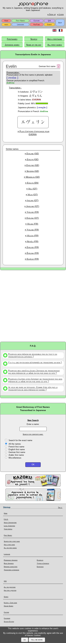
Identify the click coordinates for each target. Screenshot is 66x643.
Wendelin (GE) (32, 177)
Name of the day (33, 44)
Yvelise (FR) (32, 212)
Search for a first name (12, 541)
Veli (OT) (31, 188)
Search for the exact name (20, 440)
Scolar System (9, 621)
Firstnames (12, 39)
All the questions (10, 587)
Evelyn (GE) (32, 159)
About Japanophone (10, 522)
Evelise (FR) (32, 247)
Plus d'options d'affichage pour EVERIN (33, 133)
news (6, 24)
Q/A (49, 21)
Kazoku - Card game (10, 603)
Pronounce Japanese (10, 560)
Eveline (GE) (32, 153)
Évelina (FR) (32, 253)
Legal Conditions (9, 526)
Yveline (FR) (32, 229)
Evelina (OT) (32, 218)
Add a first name (9, 544)
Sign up (51, 14)
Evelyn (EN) (32, 183)
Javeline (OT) (31, 206)
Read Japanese (9, 563)
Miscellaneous (15, 458)
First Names (20, 21)
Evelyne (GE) (32, 165)
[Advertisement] (33, 306)
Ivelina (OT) (32, 200)
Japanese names (12, 44)
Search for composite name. (33, 434)
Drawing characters (10, 566)
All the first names (10, 548)
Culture (37, 21)
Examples (40, 560)
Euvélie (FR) (32, 259)
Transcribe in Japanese (11, 570)
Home (6, 21)
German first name (17, 452)
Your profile (8, 529)
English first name (17, 449)
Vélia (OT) (32, 194)
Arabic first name (16, 455)
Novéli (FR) (31, 241)
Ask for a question (10, 590)
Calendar (7, 618)
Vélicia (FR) (32, 235)
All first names (54, 44)
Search (33, 39)
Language (20, 24)
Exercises (40, 566)
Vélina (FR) (31, 224)
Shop (60, 23)
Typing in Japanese (43, 563)
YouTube (36, 24)
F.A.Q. (6, 519)
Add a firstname (54, 39)
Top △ (60, 507)
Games (49, 24)
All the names (15, 444)
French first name (16, 447)
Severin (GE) (32, 171)
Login (60, 14)
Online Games (8, 606)
